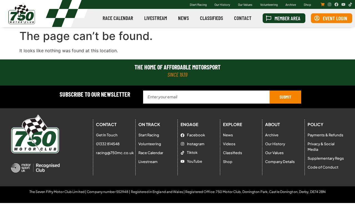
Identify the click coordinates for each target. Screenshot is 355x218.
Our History (222, 4)
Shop (307, 4)
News (183, 18)
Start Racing (198, 4)
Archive (290, 4)
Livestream (155, 18)
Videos (229, 144)
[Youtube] (343, 4)
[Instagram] (329, 4)
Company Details (280, 161)
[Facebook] (336, 4)
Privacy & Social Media (321, 147)
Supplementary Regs (326, 158)
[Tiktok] (350, 4)
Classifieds (211, 18)
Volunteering (269, 4)
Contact (243, 18)
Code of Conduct (323, 167)
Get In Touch (107, 135)
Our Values (245, 4)
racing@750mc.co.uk (114, 153)
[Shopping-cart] (322, 4)
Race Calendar (118, 18)
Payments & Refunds (325, 135)
